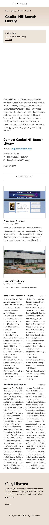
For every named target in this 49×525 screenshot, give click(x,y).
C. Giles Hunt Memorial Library (15, 351)
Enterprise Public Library (13, 376)
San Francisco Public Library (14, 416)
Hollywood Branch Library (35, 335)
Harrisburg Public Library (35, 321)
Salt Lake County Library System (16, 407)
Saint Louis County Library (36, 451)
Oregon (20, 11)
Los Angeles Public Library (13, 394)
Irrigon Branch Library (34, 343)
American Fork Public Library (15, 388)
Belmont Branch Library (12, 321)
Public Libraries (10, 11)
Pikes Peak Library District (35, 413)
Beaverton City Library (12, 318)
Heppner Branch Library (34, 324)
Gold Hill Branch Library (34, 307)
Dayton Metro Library (11, 424)
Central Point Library (11, 349)
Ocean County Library (12, 443)
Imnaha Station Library (34, 340)
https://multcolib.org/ (22, 149)
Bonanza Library (9, 332)
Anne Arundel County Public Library (17, 438)
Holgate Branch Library (34, 332)
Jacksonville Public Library (14, 402)
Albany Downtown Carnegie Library (17, 299)
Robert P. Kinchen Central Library (16, 421)
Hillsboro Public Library (34, 327)
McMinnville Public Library (36, 374)
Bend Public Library (11, 324)
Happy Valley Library (33, 318)
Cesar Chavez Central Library (15, 460)
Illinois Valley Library (33, 338)
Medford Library (31, 376)
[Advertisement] (24, 72)
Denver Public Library (34, 405)
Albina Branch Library (12, 302)
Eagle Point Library (10, 374)
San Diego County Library (13, 413)
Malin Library (30, 368)
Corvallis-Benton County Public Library (19, 363)
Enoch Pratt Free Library (35, 416)
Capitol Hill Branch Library (15, 36)
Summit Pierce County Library (15, 435)
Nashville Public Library (34, 391)
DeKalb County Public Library (15, 457)
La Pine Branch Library (34, 363)
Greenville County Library (35, 440)
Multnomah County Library (36, 421)
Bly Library (7, 329)
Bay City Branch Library (12, 316)
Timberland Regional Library (14, 440)
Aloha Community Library (13, 305)
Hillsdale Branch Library (34, 329)
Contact (8, 40)
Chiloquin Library (10, 357)
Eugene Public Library (12, 379)
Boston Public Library (33, 394)
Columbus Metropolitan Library (16, 405)
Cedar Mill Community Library (15, 346)
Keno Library (30, 354)
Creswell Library (9, 365)
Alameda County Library (13, 462)
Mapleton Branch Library (35, 371)
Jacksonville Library (33, 349)
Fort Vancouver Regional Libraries (17, 446)
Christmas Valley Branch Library (16, 360)
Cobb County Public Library (36, 407)
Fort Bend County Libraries (36, 402)
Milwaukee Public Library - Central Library (20, 432)
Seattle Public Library (12, 468)
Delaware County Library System (16, 454)
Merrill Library (30, 379)
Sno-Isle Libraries (32, 399)
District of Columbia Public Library (17, 465)
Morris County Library (12, 449)
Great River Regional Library (36, 396)
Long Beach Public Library (13, 429)
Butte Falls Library (10, 335)
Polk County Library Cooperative (16, 418)
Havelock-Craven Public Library (16, 391)
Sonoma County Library (35, 388)
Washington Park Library (35, 410)
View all (40, 296)
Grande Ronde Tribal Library (36, 310)
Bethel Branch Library (12, 327)
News (7, 504)
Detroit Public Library (33, 429)
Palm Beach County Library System (17, 410)
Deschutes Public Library (13, 371)
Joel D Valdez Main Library (36, 462)
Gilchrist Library (31, 305)
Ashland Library (9, 313)
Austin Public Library (11, 399)
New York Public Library (13, 396)
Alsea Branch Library (11, 307)
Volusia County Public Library (15, 451)
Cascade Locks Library (12, 343)
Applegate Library (10, 310)
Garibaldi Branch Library (35, 302)
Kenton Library (31, 357)
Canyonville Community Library (16, 338)
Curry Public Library (11, 368)
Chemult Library (10, 354)
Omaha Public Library (12, 427)
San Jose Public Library (34, 465)
